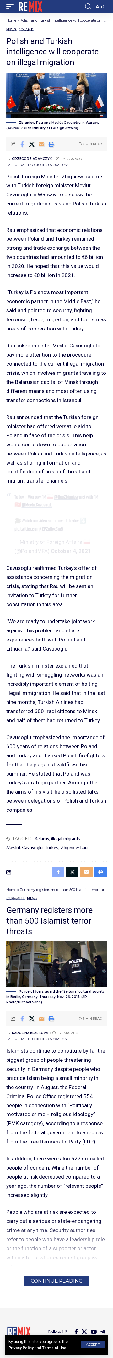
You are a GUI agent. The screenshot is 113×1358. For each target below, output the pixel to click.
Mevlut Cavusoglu (24, 847)
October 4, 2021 (71, 551)
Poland (26, 29)
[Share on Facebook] (22, 144)
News (11, 29)
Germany (15, 898)
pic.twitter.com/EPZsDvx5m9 (38, 529)
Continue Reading (57, 1281)
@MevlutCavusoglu (37, 505)
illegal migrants (65, 839)
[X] (84, 1332)
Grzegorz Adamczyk (32, 159)
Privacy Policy (21, 1348)
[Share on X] (31, 144)
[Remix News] (30, 6)
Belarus (42, 839)
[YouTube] (93, 1332)
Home (11, 20)
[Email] (41, 144)
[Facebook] (76, 1332)
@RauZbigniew (66, 497)
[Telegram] (103, 1332)
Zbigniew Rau (74, 847)
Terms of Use (54, 1348)
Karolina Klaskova (30, 1033)
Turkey (51, 847)
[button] (93, 1344)
